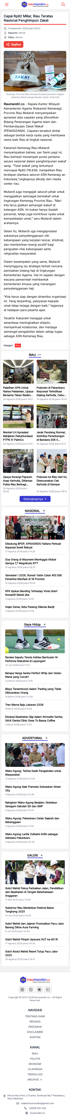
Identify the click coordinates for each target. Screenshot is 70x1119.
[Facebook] (39, 989)
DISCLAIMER (35, 1031)
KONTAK (35, 1037)
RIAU (35, 1053)
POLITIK (35, 1058)
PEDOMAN (35, 1026)
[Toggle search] (63, 4)
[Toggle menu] (6, 4)
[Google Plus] (48, 989)
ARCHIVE (33, 1079)
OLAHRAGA (35, 1069)
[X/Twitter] (30, 989)
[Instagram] (22, 989)
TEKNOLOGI (35, 1074)
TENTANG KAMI (35, 1016)
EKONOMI (35, 1063)
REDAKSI (35, 1021)
